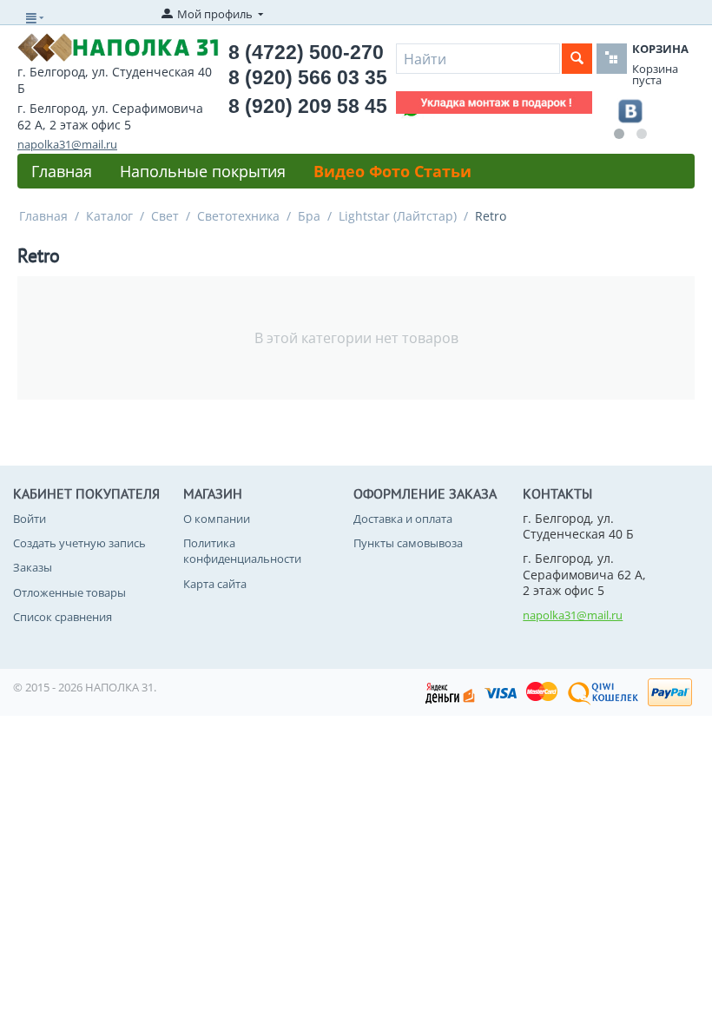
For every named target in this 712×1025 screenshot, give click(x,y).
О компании (216, 518)
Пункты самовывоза (408, 543)
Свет (165, 216)
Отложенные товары (69, 592)
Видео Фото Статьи (392, 171)
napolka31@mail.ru (67, 144)
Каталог (109, 216)
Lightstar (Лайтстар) (398, 216)
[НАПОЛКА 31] (118, 46)
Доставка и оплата (402, 518)
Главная (61, 171)
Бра (309, 216)
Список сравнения (62, 617)
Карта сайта (215, 584)
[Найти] (577, 58)
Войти (29, 518)
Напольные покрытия (203, 171)
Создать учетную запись (79, 543)
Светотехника (238, 216)
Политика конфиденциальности (242, 550)
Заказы (32, 567)
